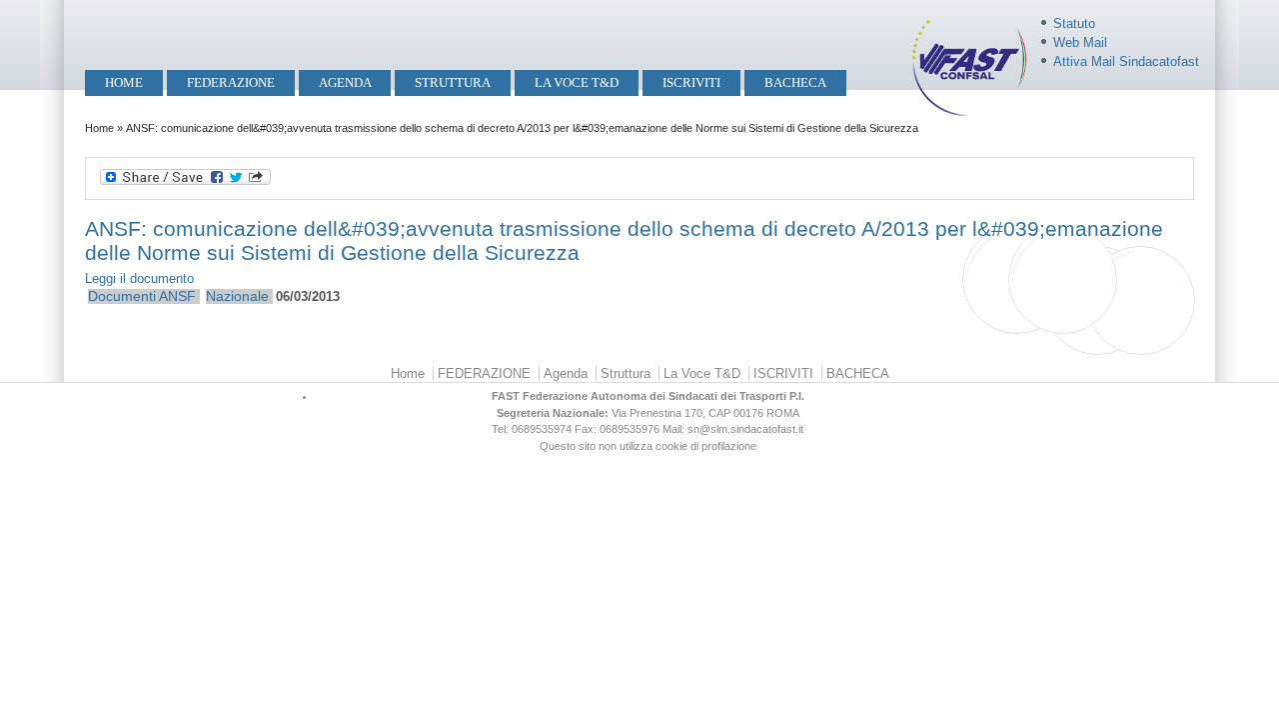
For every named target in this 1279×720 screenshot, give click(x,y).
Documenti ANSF (142, 296)
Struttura (453, 82)
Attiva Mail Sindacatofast (1126, 61)
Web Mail (1080, 42)
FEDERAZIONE (231, 82)
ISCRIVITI (691, 82)
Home (124, 82)
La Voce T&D (577, 82)
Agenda (345, 82)
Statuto (1074, 23)
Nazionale (237, 296)
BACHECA (795, 82)
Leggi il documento (139, 278)
